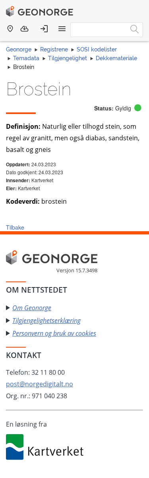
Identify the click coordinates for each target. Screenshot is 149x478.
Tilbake (15, 227)
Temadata (26, 58)
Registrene (54, 49)
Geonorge (18, 49)
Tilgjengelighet (67, 58)
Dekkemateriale (116, 58)
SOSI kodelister (97, 49)
